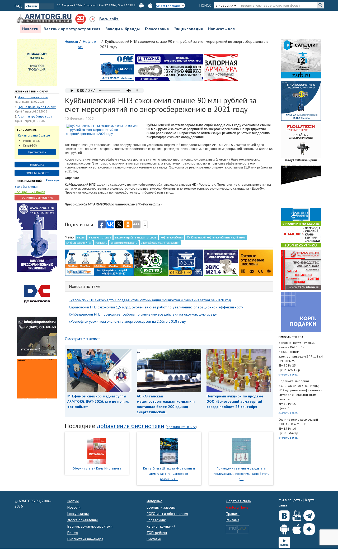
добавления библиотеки (130, 426)
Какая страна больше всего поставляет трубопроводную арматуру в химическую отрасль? (35, 135)
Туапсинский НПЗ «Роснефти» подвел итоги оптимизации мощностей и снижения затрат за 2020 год (150, 300)
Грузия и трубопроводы (35, 116)
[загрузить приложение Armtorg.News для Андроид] (141, 5)
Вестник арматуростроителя (72, 28)
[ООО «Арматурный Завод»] (37, 236)
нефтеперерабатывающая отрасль (135, 237)
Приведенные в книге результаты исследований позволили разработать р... (241, 473)
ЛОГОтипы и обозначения (167, 513)
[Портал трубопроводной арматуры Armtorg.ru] (45, 18)
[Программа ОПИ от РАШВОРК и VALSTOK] (221, 67)
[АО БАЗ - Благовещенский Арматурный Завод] (301, 184)
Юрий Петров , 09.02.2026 (31, 111)
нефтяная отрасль (100, 237)
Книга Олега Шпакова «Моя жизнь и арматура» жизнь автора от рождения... (169, 473)
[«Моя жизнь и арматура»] (169, 450)
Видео (72, 532)
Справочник (156, 520)
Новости (30, 28)
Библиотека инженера (85, 539)
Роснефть (101, 243)
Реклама (232, 520)
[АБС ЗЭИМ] (301, 100)
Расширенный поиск (30, 192)
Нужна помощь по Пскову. (37, 107)
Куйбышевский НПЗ (78, 243)
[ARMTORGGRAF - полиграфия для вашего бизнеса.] (301, 311)
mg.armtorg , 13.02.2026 (29, 102)
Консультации (78, 513)
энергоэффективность (124, 243)
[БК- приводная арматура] (37, 378)
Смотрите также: (82, 339)
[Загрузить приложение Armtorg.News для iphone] (296, 527)
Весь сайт (109, 18)
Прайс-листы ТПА (291, 337)
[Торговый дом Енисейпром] (99, 262)
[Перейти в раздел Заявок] (37, 62)
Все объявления (26, 187)
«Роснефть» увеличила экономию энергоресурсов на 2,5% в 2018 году (127, 321)
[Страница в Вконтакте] (284, 514)
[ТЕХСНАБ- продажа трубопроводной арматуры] (169, 67)
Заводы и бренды (123, 28)
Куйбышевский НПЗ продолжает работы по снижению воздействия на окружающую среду (143, 314)
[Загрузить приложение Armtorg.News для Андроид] (284, 527)
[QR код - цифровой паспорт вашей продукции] (256, 262)
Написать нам (222, 28)
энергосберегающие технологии (160, 243)
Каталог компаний (161, 526)
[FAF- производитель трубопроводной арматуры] (117, 67)
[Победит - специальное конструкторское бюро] (37, 336)
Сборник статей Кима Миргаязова (96, 468)
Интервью (154, 501)
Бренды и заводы (161, 507)
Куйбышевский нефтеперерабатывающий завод (216, 237)
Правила (233, 513)
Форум (73, 501)
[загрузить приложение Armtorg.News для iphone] (150, 5)
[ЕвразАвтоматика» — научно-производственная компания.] (221, 262)
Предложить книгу (181, 426)
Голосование (157, 28)
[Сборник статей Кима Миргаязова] (96, 450)
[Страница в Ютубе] (296, 514)
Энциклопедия (188, 28)
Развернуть (52, 180)
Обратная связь (238, 501)
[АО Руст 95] (151, 262)
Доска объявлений (28, 181)
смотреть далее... (289, 374)
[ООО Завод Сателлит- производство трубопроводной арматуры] (301, 58)
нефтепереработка (172, 237)
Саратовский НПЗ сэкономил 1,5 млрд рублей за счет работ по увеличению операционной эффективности (156, 307)
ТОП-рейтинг (157, 532)
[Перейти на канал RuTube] (284, 541)
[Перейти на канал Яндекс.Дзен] (309, 528)
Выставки (154, 539)
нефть (80, 237)
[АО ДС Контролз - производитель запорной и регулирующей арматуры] (37, 293)
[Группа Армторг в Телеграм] (309, 514)
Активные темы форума (31, 91)
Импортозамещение (33, 97)
